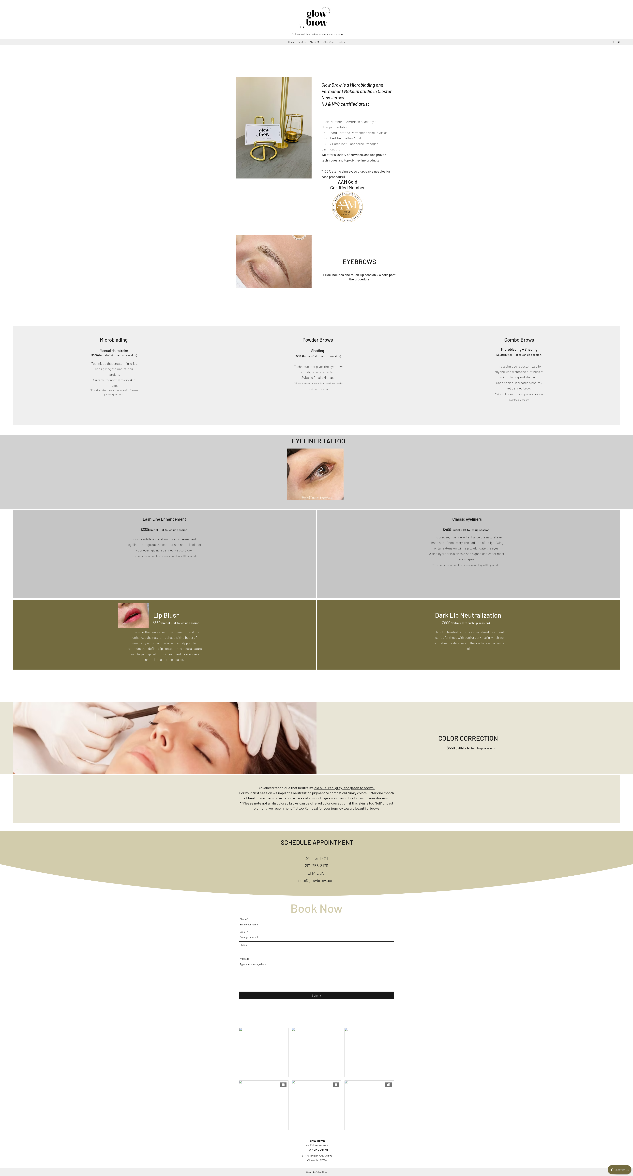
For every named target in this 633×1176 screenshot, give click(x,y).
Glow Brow (317, 1141)
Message (244, 958)
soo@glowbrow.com (316, 880)
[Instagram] (618, 42)
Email (243, 932)
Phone (243, 945)
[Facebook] (613, 42)
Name (243, 919)
